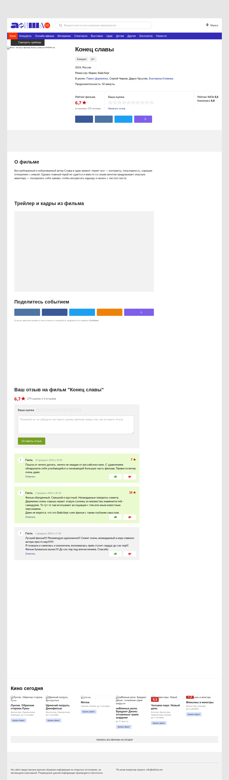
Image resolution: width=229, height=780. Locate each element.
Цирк (109, 35)
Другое (131, 35)
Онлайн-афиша (44, 35)
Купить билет (19, 720)
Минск (214, 25)
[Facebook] (84, 119)
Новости (161, 35)
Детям (120, 35)
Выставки (97, 35)
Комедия (81, 59)
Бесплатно (146, 35)
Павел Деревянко (97, 78)
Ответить (30, 476)
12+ (93, 59)
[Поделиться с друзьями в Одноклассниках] (110, 312)
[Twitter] (123, 119)
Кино (13, 35)
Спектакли (80, 35)
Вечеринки (64, 35)
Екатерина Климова (161, 78)
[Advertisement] (114, 9)
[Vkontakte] (104, 119)
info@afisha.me (154, 769)
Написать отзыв (116, 108)
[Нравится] (115, 476)
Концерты (25, 35)
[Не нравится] (129, 476)
